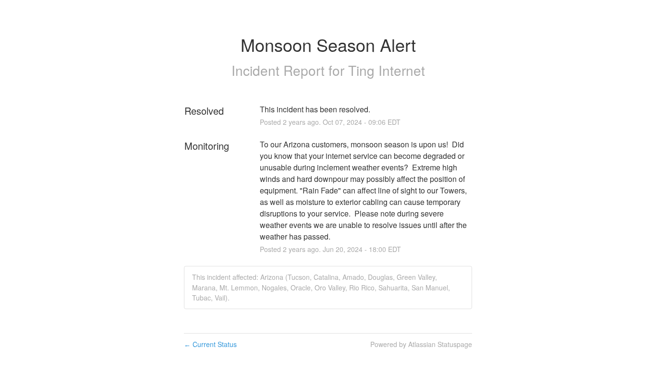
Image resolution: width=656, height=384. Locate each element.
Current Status (210, 344)
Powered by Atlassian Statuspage (421, 344)
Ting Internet (386, 70)
